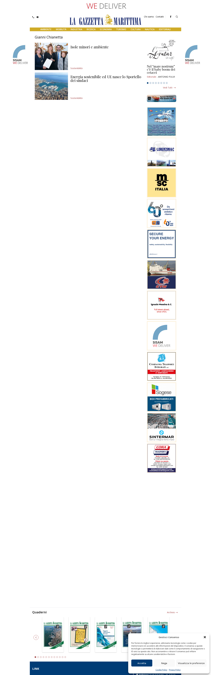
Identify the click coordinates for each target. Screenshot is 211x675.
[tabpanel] (161, 73)
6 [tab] (161, 83)
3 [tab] (153, 83)
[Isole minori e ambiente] (51, 56)
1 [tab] (147, 83)
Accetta (141, 663)
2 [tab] (150, 83)
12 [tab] (65, 657)
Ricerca (91, 29)
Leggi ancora (161, 73)
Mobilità (61, 29)
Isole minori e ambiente (89, 46)
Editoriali (165, 29)
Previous (36, 637)
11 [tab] (62, 657)
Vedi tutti (167, 87)
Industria (76, 29)
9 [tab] (57, 657)
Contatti (160, 16)
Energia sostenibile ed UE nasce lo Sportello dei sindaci (105, 78)
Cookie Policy (161, 670)
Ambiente (45, 29)
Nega (164, 663)
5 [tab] (158, 83)
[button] (204, 637)
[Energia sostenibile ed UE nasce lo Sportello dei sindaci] (51, 86)
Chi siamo (149, 16)
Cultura (136, 29)
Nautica (149, 29)
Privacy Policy (175, 670)
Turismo (121, 29)
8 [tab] (167, 83)
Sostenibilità (76, 68)
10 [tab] (60, 657)
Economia (106, 29)
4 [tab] (156, 83)
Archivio (171, 612)
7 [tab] (164, 83)
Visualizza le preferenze (191, 663)
